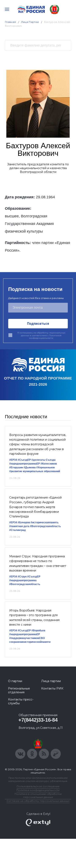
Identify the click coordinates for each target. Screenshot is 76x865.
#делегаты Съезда (43, 459)
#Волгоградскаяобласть (45, 526)
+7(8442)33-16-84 (37, 720)
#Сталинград (17, 530)
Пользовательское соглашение (38, 786)
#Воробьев (38, 630)
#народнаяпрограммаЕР (24, 463)
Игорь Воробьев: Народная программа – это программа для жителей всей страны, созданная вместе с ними (34, 617)
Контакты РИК (52, 688)
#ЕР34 (13, 459)
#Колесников (49, 463)
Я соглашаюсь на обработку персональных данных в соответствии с (41, 335)
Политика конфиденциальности (38, 790)
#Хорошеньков (45, 467)
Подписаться (38, 324)
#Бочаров (24, 522)
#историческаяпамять (44, 522)
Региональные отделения (19, 690)
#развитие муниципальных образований (34, 471)
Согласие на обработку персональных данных (38, 800)
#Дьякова (30, 467)
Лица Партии (30, 21)
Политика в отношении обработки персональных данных (38, 795)
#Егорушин (16, 467)
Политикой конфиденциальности (45, 337)
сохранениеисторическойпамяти (29, 641)
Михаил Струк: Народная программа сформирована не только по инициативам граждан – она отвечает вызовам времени (37, 563)
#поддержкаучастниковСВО (27, 638)
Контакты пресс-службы (20, 701)
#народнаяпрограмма (23, 580)
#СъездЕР (24, 459)
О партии (15, 681)
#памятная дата (19, 526)
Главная (10, 21)
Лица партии (51, 681)
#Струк (22, 576)
